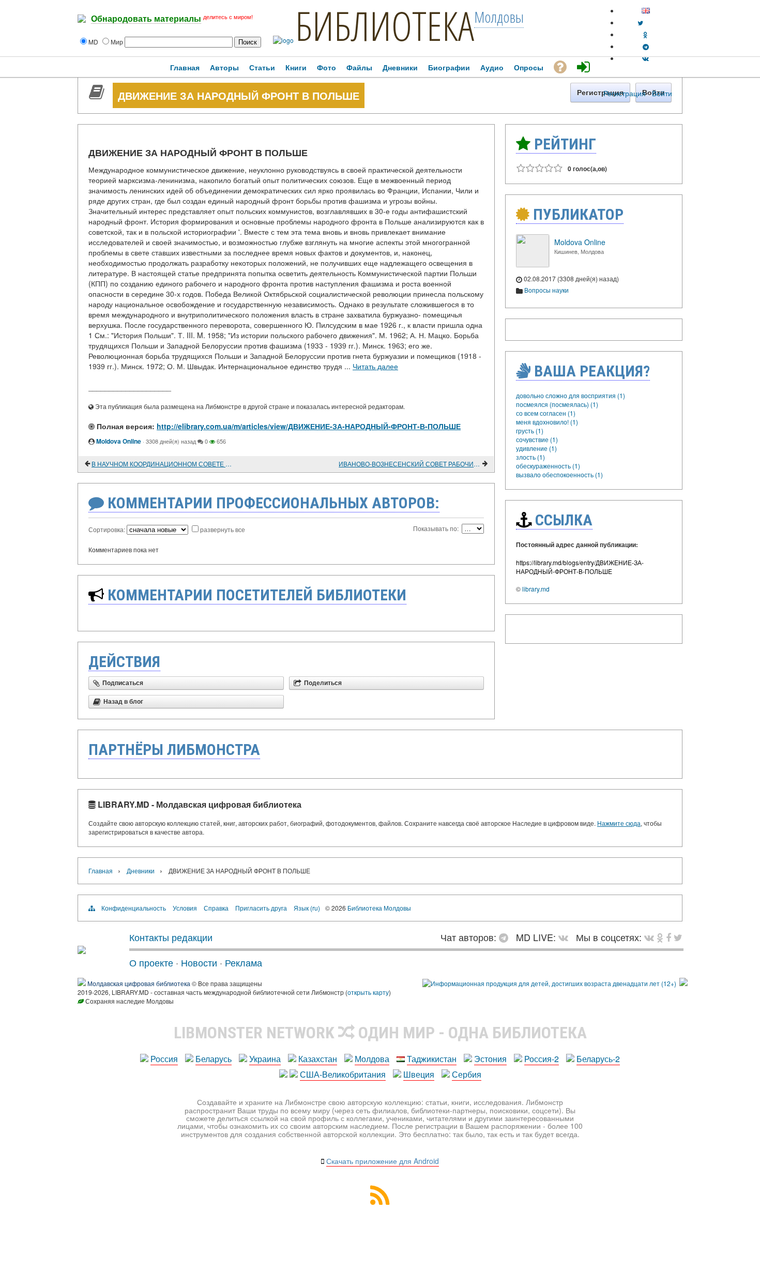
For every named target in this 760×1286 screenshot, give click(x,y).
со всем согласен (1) (545, 413)
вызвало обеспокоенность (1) (559, 474)
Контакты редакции (170, 937)
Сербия (466, 1074)
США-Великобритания (343, 1074)
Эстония (490, 1059)
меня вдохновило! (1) (547, 421)
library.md (536, 588)
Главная (100, 870)
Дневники (141, 870)
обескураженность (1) (548, 465)
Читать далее (375, 366)
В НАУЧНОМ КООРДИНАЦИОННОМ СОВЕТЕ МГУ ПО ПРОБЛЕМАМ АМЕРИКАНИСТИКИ (163, 463)
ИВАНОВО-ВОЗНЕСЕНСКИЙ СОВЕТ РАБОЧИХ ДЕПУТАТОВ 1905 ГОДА (410, 463)
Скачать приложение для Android (382, 1161)
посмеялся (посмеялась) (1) (557, 404)
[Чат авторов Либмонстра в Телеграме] (646, 46)
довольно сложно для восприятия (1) (570, 395)
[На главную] (82, 950)
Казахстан (317, 1059)
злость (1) (530, 456)
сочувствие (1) (537, 439)
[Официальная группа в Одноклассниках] (645, 34)
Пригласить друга (261, 907)
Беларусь (213, 1059)
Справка (216, 907)
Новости (199, 962)
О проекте (151, 962)
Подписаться (122, 683)
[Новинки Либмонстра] (660, 937)
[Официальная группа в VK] (645, 58)
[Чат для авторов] (506, 937)
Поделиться (323, 683)
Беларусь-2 (598, 1059)
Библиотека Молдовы (379, 907)
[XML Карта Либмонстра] (380, 1201)
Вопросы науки (546, 289)
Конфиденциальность (133, 907)
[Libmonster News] (678, 937)
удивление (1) (536, 448)
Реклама (243, 962)
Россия (164, 1059)
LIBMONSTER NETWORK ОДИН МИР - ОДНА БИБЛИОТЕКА (380, 1032)
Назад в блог (123, 701)
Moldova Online (118, 441)
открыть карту (368, 992)
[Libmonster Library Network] (683, 983)
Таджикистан (432, 1059)
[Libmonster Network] (549, 983)
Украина (265, 1059)
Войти (662, 93)
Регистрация (624, 93)
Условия (185, 907)
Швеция (418, 1074)
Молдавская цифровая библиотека (138, 983)
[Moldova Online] (532, 264)
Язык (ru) (307, 907)
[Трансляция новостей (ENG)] (640, 22)
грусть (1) (529, 430)
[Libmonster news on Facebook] (668, 937)
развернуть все (222, 529)
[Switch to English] (646, 10)
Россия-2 (541, 1059)
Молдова (372, 1059)
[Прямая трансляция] (565, 937)
